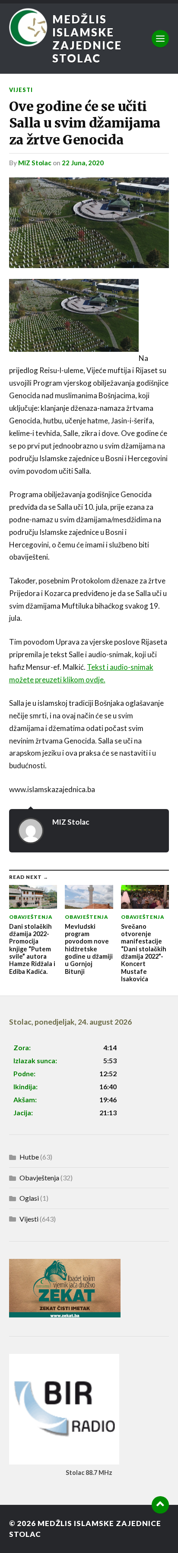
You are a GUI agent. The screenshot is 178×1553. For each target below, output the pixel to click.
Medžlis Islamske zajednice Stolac (87, 39)
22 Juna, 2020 (83, 163)
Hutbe (29, 1157)
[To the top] (160, 1505)
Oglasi (29, 1198)
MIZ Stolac (34, 163)
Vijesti (21, 89)
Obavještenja (39, 1177)
